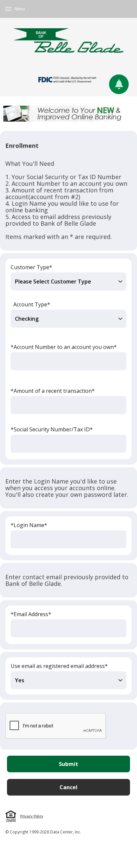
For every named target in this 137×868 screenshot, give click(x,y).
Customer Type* (31, 267)
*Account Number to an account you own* (64, 347)
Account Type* (31, 304)
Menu (20, 9)
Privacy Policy (31, 816)
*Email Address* (31, 614)
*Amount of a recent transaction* (53, 390)
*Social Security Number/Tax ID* (52, 429)
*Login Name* (29, 525)
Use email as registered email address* (59, 666)
